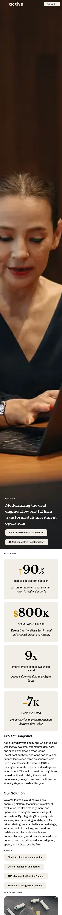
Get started (51, 4)
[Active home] (16, 4)
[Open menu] (5, 4)
